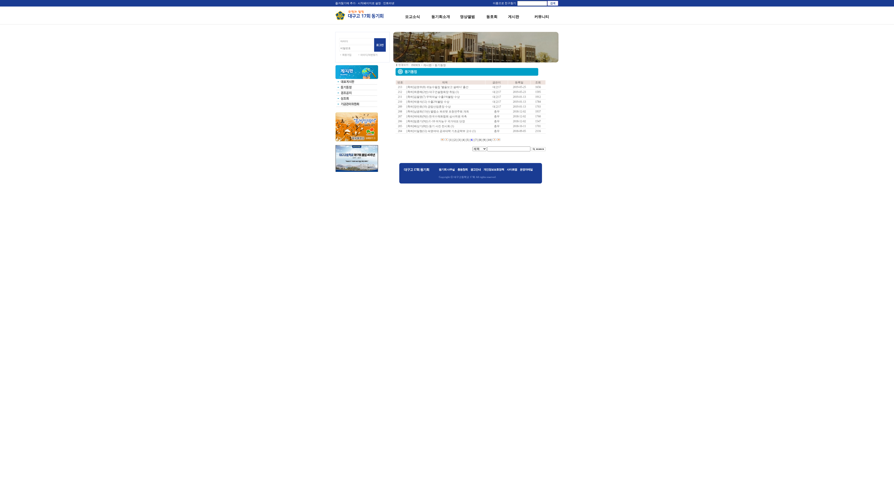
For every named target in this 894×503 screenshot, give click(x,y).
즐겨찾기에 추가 (345, 3)
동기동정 (440, 65)
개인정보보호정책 (494, 169)
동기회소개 (440, 17)
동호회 (492, 17)
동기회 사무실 (447, 169)
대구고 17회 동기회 (416, 169)
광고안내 (476, 169)
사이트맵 (512, 169)
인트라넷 (388, 3)
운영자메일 (526, 169)
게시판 (513, 17)
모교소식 (412, 17)
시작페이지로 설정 (369, 3)
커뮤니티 (541, 17)
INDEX (415, 65)
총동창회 (462, 169)
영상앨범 (467, 17)
